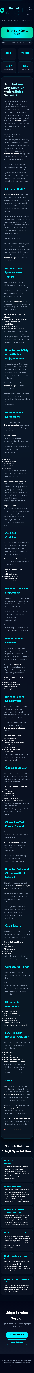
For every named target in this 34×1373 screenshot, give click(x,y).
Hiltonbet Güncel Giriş (17, 32)
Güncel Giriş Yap (17, 1335)
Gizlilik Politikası (22, 1365)
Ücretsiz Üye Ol (17, 1342)
